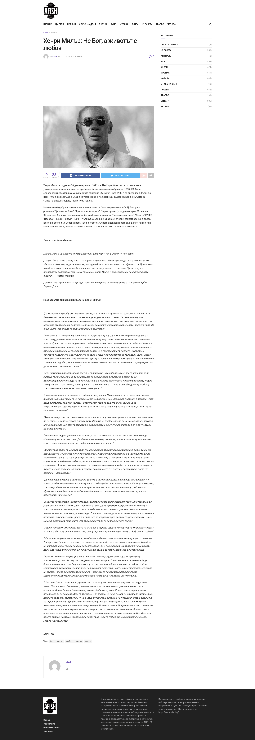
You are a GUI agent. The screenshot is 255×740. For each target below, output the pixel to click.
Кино (113, 24)
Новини (71, 24)
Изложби (147, 24)
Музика (124, 24)
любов (69, 641)
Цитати (59, 24)
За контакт (49, 731)
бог (51, 641)
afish (54, 56)
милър (79, 641)
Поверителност (51, 727)
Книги (134, 24)
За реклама (49, 724)
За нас (46, 720)
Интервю (166, 56)
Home (45, 33)
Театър (160, 24)
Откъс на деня (87, 24)
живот (60, 641)
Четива (171, 24)
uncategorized (169, 44)
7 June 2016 (67, 56)
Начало (47, 24)
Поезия (103, 24)
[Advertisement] (98, 81)
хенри (88, 641)
